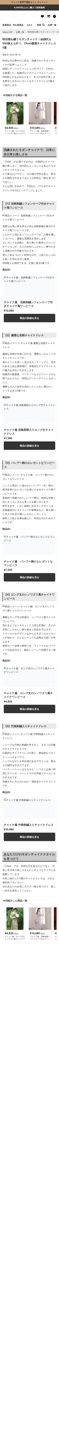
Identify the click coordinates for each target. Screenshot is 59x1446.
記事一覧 (52, 25)
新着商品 (7, 25)
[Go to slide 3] (30, 293)
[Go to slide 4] (32, 293)
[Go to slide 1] (26, 293)
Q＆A (29, 25)
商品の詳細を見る (29, 318)
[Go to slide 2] (28, 293)
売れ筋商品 (18, 25)
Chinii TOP (7, 32)
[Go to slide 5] (33, 420)
